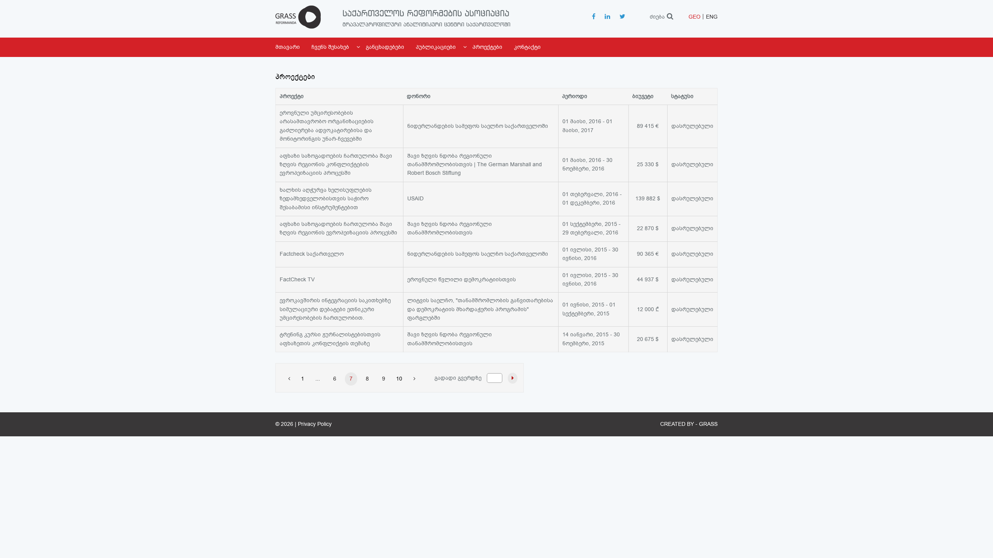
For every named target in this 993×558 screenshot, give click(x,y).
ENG (712, 17)
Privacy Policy (315, 424)
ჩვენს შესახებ (330, 47)
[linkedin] (607, 17)
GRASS (708, 424)
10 (399, 378)
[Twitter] (622, 17)
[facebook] (593, 17)
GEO (695, 17)
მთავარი (287, 47)
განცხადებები (385, 47)
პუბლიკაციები (436, 47)
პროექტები (487, 47)
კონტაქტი (527, 47)
